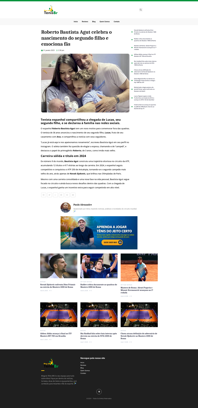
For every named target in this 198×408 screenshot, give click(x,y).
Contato (117, 22)
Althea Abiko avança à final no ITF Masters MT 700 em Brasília (145, 55)
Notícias (42, 281)
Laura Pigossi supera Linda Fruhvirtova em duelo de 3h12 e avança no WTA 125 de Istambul (144, 98)
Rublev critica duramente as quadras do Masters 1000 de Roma (145, 40)
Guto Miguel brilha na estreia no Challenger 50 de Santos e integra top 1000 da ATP (144, 80)
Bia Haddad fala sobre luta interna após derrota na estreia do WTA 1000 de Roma (145, 63)
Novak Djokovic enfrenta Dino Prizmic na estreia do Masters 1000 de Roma (145, 32)
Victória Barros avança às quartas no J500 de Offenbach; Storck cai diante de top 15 (145, 106)
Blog (93, 22)
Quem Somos (105, 22)
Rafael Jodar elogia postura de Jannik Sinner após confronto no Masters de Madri (144, 89)
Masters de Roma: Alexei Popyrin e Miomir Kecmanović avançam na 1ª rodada (145, 47)
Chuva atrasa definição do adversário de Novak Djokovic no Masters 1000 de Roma (144, 72)
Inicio (76, 22)
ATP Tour (83, 281)
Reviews (85, 22)
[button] (141, 9)
